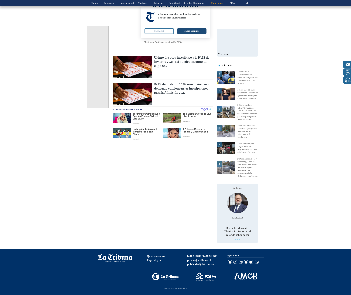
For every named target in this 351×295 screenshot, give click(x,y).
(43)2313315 (210, 256)
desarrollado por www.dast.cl (175, 288)
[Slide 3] (239, 240)
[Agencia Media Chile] (245, 277)
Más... (233, 3)
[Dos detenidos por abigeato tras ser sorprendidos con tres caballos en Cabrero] (227, 147)
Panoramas (217, 3)
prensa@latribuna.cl (199, 260)
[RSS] (257, 262)
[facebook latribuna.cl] (230, 262)
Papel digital (154, 260)
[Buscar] (253, 3)
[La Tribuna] (165, 277)
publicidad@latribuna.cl (201, 264)
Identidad (174, 3)
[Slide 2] (237, 240)
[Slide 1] (235, 240)
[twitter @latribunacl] (235, 262)
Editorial (158, 3)
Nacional (142, 3)
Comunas (109, 3)
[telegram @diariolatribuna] (246, 262)
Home (94, 3)
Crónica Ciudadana (194, 3)
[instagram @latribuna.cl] (241, 262)
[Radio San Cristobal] (205, 277)
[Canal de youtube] (251, 262)
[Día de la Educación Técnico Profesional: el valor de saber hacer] (237, 203)
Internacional (127, 3)
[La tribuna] (115, 259)
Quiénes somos (156, 256)
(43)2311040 (194, 256)
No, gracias (159, 31)
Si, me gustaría (191, 31)
